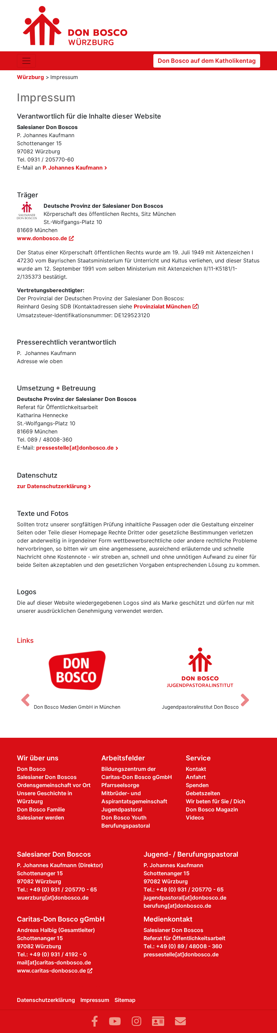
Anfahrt (196, 777)
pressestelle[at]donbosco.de (75, 447)
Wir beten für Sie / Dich (215, 801)
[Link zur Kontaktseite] (158, 1021)
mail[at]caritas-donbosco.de (54, 962)
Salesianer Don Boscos (47, 777)
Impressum (94, 1000)
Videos (195, 817)
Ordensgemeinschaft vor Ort (54, 785)
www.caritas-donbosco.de (51, 970)
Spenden (197, 785)
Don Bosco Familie (41, 809)
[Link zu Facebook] (94, 1021)
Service (198, 758)
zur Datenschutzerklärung (51, 486)
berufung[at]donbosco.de (177, 905)
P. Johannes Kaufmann (73, 167)
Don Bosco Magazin (212, 809)
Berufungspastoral (125, 825)
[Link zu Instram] (136, 1021)
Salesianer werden (40, 817)
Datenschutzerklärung (46, 1000)
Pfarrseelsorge (120, 785)
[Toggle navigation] (26, 61)
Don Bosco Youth (124, 817)
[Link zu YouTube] (115, 1021)
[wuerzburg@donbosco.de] (180, 1021)
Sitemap (125, 1000)
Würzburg (30, 77)
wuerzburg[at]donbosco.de (53, 897)
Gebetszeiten (203, 793)
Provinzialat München (162, 306)
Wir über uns (37, 758)
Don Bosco (31, 768)
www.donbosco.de (42, 238)
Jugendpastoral (121, 809)
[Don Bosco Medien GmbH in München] (77, 672)
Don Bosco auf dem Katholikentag (207, 60)
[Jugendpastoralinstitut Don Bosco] (200, 672)
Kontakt (196, 768)
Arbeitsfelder (123, 758)
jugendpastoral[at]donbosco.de (185, 897)
